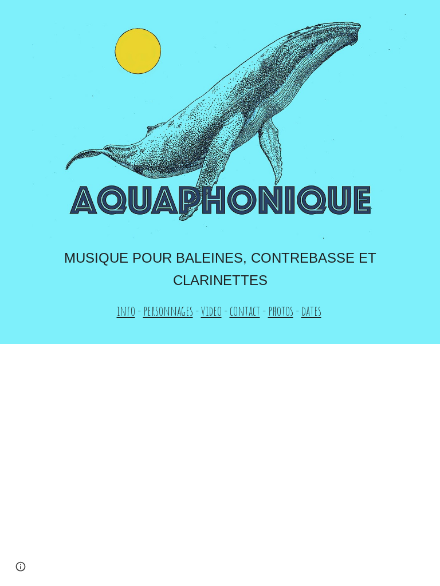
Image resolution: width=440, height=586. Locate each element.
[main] (219, 284)
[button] (21, 567)
